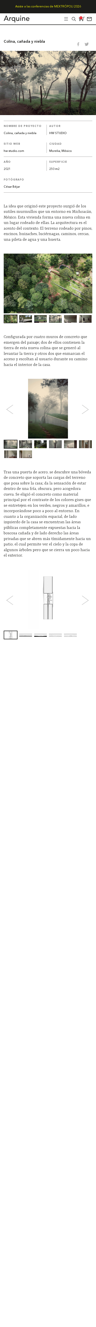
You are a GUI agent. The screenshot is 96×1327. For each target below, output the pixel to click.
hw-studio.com (14, 151)
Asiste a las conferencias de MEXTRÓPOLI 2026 (48, 6)
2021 (7, 169)
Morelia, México (60, 151)
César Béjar (12, 186)
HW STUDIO (58, 133)
